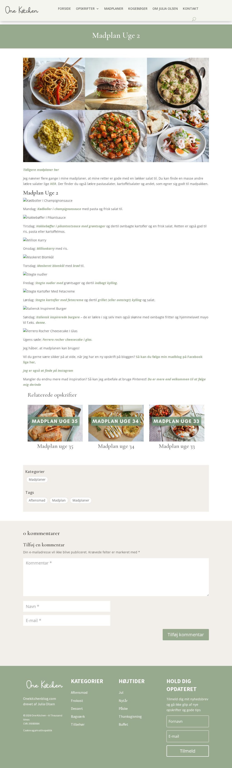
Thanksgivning (130, 716)
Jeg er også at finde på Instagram (48, 370)
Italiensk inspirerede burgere (58, 317)
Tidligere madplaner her (41, 170)
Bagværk (78, 716)
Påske (123, 708)
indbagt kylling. (106, 283)
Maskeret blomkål (50, 266)
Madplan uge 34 (116, 445)
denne (40, 322)
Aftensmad (37, 500)
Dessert (77, 708)
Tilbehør (78, 724)
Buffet (123, 724)
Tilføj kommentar (186, 634)
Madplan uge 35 (55, 445)
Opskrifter (85, 8)
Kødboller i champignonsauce (59, 209)
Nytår (123, 700)
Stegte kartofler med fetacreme (59, 300)
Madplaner (113, 8)
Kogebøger (137, 8)
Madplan (59, 500)
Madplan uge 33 (177, 445)
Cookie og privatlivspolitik (37, 730)
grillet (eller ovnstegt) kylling (120, 300)
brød (76, 266)
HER (53, 184)
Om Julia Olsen (165, 8)
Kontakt (190, 8)
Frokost (77, 700)
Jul (121, 692)
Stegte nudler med (49, 283)
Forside (64, 8)
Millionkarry (46, 248)
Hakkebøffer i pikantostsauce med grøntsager (71, 226)
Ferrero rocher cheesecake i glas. (67, 339)
